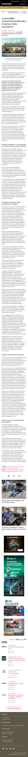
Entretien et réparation (7, 471)
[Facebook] (7, 748)
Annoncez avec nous (6, 719)
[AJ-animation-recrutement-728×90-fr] (14, 13)
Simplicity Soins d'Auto (17, 471)
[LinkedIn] (10, 748)
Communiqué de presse (18, 466)
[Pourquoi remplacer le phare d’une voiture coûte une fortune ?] (14, 516)
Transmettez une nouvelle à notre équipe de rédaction (13, 725)
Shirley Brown (11, 30)
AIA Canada (9, 469)
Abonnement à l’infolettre (7, 733)
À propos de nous (5, 717)
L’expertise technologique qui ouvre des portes (13, 501)
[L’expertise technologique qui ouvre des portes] (14, 489)
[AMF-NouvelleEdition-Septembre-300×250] (14, 552)
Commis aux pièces (13, 673)
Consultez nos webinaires (7, 741)
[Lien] (14, 639)
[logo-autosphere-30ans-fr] (6, 4)
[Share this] (14, 476)
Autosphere (5, 32)
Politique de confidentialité (20, 752)
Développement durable (18, 469)
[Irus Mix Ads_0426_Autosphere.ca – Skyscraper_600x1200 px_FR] (14, 596)
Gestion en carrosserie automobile (10, 468)
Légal (13, 752)
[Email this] (8, 476)
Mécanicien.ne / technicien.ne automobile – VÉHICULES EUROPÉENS (16, 696)
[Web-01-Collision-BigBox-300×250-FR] (14, 615)
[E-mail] (3, 748)
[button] (26, 4)
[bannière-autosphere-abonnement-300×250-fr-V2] (14, 635)
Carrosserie (12, 32)
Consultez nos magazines (7, 740)
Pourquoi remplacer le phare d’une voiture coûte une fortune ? (14, 529)
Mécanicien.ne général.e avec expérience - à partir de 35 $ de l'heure (16, 660)
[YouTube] (13, 748)
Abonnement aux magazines (8, 732)
